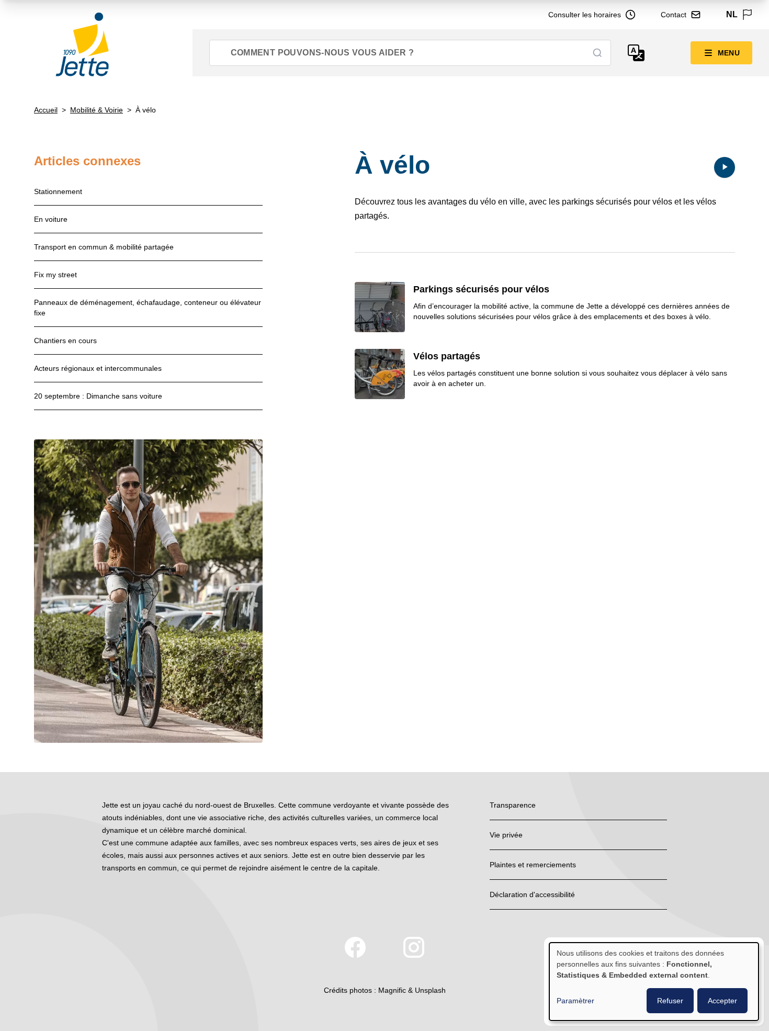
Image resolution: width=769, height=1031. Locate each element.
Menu (729, 53)
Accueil (46, 110)
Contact (673, 14)
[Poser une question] (636, 52)
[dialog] (654, 982)
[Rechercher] (597, 53)
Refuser (670, 1000)
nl (732, 14)
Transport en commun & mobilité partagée (104, 247)
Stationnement (58, 191)
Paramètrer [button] (575, 1000)
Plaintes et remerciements (533, 864)
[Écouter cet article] (724, 167)
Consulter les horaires (584, 14)
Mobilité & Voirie (96, 110)
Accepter (722, 1000)
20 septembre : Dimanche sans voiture (98, 396)
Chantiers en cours (65, 340)
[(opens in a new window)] (355, 947)
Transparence (513, 805)
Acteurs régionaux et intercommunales (98, 368)
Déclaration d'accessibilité (532, 894)
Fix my (55, 274)
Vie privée (506, 835)
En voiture (50, 219)
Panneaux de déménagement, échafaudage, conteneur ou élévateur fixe (147, 307)
